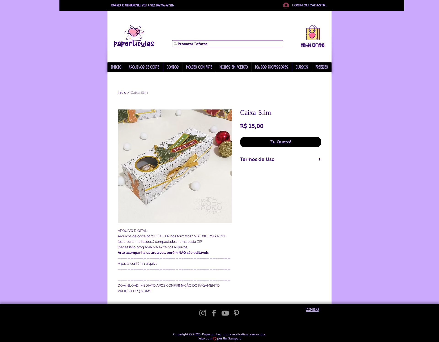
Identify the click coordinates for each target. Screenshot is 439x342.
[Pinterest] (236, 313)
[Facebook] (213, 313)
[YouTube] (225, 313)
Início (122, 92)
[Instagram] (202, 313)
